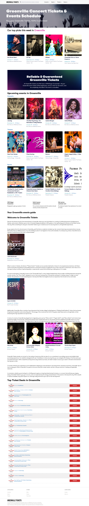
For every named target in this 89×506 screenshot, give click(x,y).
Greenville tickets (14, 500)
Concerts (46, 2)
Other (27, 492)
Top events (28, 495)
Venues (65, 2)
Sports (53, 2)
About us (66, 494)
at (18, 385)
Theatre (59, 2)
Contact (66, 492)
